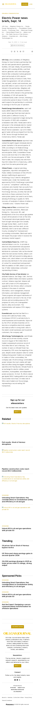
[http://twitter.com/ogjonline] (19, 680)
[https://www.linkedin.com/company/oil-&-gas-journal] (17, 680)
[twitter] (17, 51)
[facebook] (11, 51)
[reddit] (20, 51)
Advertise (10, 697)
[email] (23, 51)
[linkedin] (14, 51)
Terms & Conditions (7, 700)
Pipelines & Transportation (10, 13)
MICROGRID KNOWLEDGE (17, 689)
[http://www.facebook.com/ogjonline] (15, 680)
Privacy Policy (28, 697)
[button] (3, 4)
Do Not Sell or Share (19, 697)
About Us (4, 697)
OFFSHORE (13, 687)
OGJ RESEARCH (18, 691)
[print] (32, 51)
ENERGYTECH (21, 687)
